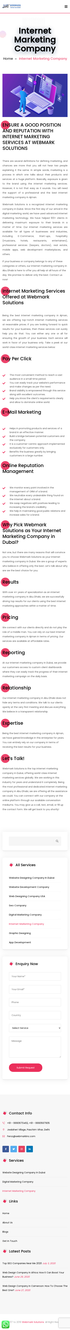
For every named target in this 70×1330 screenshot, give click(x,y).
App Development (20, 942)
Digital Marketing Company (25, 914)
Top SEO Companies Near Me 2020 (22, 1263)
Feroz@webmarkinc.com (21, 1136)
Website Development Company (29, 887)
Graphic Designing (20, 933)
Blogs (5, 1231)
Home (8, 58)
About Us (7, 1222)
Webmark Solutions (33, 1322)
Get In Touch (9, 1241)
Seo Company (17, 905)
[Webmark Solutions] (11, 6)
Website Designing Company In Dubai (31, 877)
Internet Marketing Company (26, 924)
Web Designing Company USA (27, 896)
